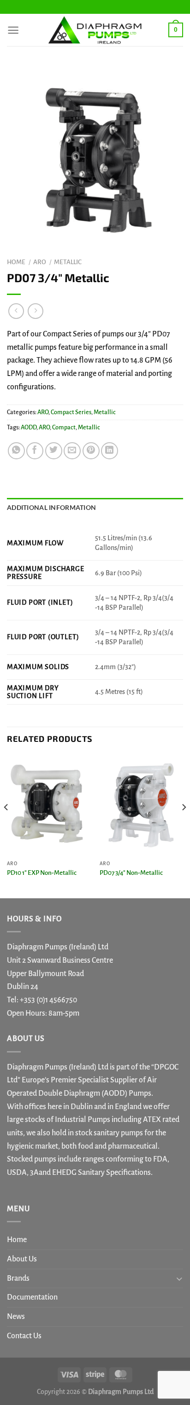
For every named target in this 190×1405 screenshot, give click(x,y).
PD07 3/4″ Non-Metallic (131, 872)
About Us (22, 1259)
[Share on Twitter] (53, 450)
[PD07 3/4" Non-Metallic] (141, 805)
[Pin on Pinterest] (91, 450)
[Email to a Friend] (72, 450)
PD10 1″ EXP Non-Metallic (42, 872)
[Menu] (13, 30)
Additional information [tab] (51, 507)
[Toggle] (179, 1278)
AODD (28, 427)
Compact (64, 427)
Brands (18, 1278)
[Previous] (6, 825)
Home (16, 262)
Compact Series (71, 412)
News (16, 1316)
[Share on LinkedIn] (109, 450)
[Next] (183, 825)
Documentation (32, 1297)
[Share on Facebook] (34, 450)
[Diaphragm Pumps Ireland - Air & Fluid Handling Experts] (95, 30)
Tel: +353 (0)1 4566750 (42, 1000)
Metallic (68, 262)
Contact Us (24, 1336)
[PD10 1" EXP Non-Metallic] (48, 805)
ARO (39, 262)
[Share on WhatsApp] (16, 450)
